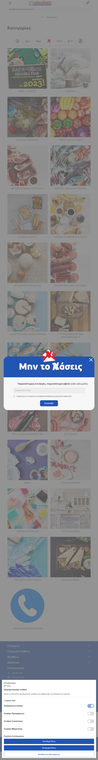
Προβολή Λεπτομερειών (14, 736)
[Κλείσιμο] (91, 360)
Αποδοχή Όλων (49, 741)
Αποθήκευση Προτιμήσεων (49, 754)
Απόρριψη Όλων (49, 748)
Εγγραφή (49, 403)
